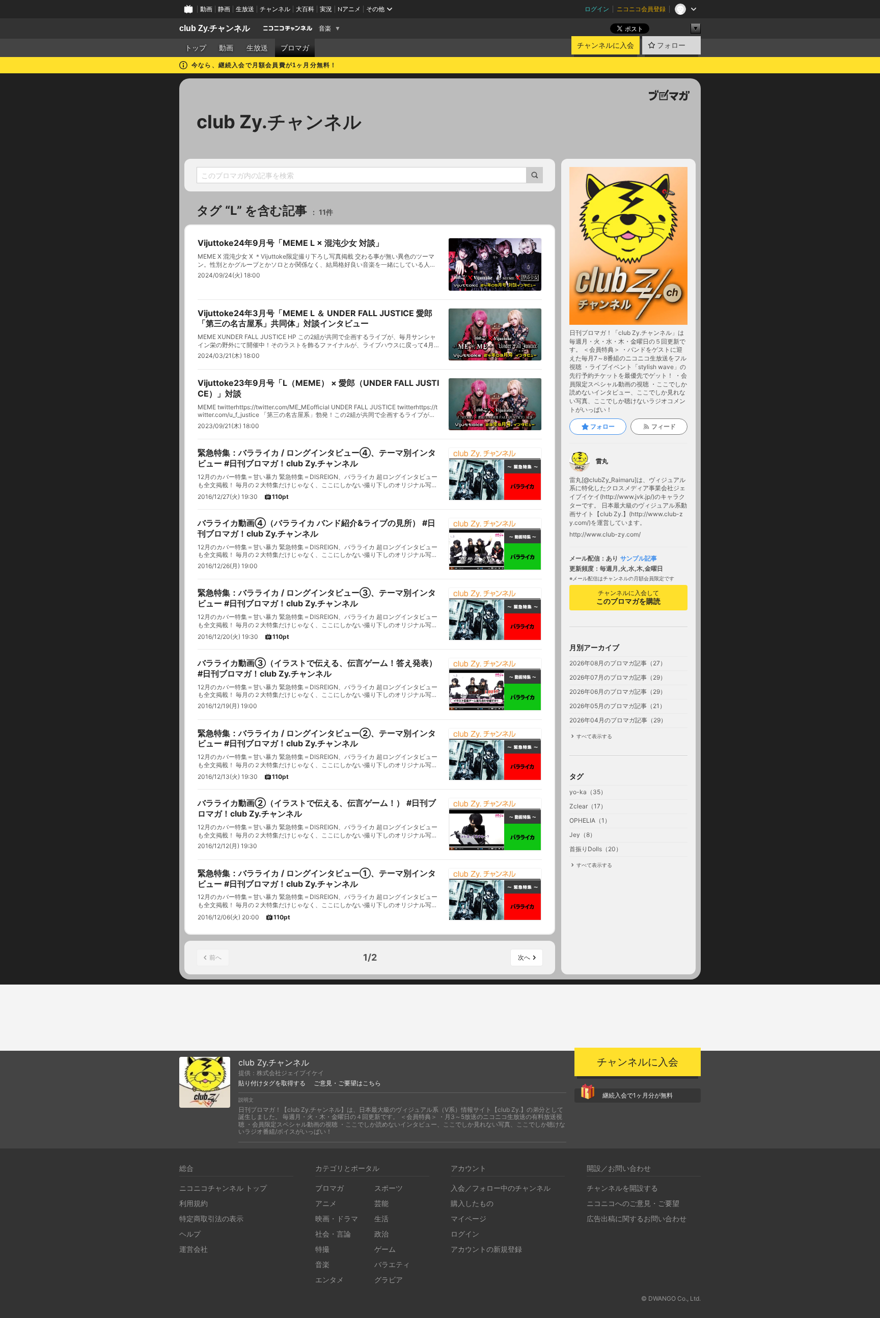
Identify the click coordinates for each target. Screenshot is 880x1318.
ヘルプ (190, 1233)
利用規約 (193, 1203)
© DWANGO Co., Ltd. (671, 1298)
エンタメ (329, 1279)
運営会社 (193, 1249)
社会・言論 (333, 1233)
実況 (326, 9)
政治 (381, 1233)
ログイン (597, 9)
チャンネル (275, 9)
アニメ (326, 1203)
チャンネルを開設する (622, 1188)
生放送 (245, 9)
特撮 (322, 1249)
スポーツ (388, 1188)
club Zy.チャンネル (214, 28)
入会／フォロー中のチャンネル (501, 1188)
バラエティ (392, 1264)
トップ (195, 48)
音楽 (325, 28)
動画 (206, 9)
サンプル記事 (638, 558)
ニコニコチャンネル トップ (223, 1188)
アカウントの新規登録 (486, 1249)
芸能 (381, 1203)
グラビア (388, 1279)
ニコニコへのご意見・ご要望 (633, 1203)
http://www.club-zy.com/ (605, 534)
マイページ (468, 1218)
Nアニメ (349, 9)
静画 (224, 9)
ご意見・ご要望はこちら (347, 1083)
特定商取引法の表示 (211, 1218)
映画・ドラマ (336, 1218)
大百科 (305, 9)
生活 (381, 1218)
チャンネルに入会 (605, 45)
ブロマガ (295, 48)
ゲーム (385, 1249)
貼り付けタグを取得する (272, 1083)
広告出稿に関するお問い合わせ (636, 1218)
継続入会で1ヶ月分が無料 (637, 1095)
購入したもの (472, 1203)
